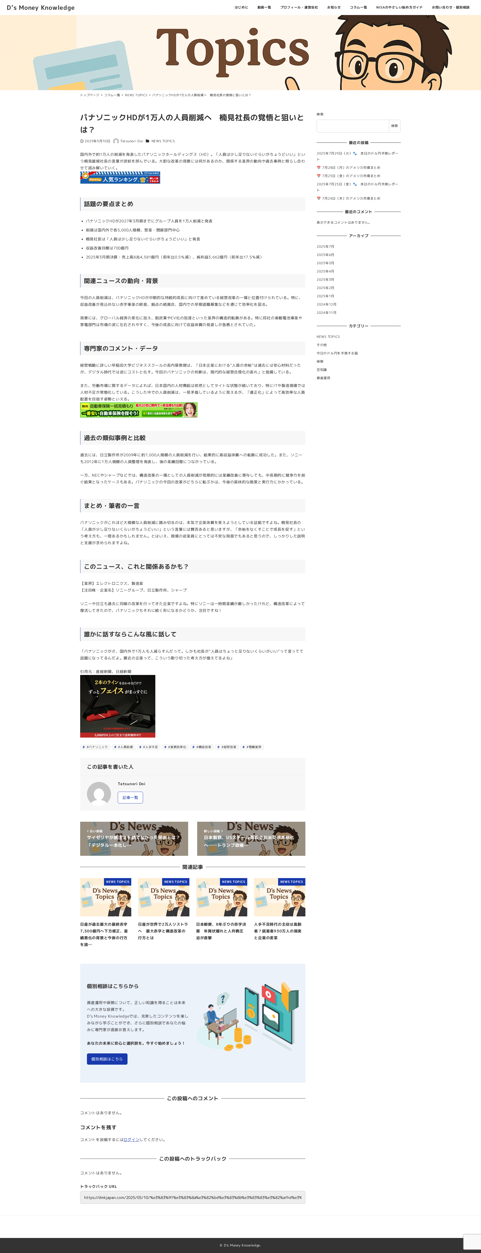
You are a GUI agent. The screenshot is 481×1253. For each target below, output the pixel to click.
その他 (322, 345)
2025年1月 (325, 296)
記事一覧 (130, 797)
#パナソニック (97, 747)
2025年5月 (325, 263)
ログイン (131, 1139)
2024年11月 (327, 312)
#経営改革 (228, 747)
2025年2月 (325, 288)
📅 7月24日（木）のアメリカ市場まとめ (349, 198)
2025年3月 (325, 279)
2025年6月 (325, 254)
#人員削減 (125, 747)
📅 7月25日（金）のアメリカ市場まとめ (349, 176)
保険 (320, 361)
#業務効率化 (176, 747)
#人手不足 (150, 747)
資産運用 (323, 378)
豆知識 (322, 369)
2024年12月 (327, 304)
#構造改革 (203, 747)
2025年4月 (325, 271)
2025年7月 (325, 246)
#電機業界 (254, 747)
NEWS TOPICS (163, 141)
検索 (320, 114)
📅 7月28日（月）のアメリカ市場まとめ (349, 167)
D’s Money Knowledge (41, 7)
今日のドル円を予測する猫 (337, 353)
